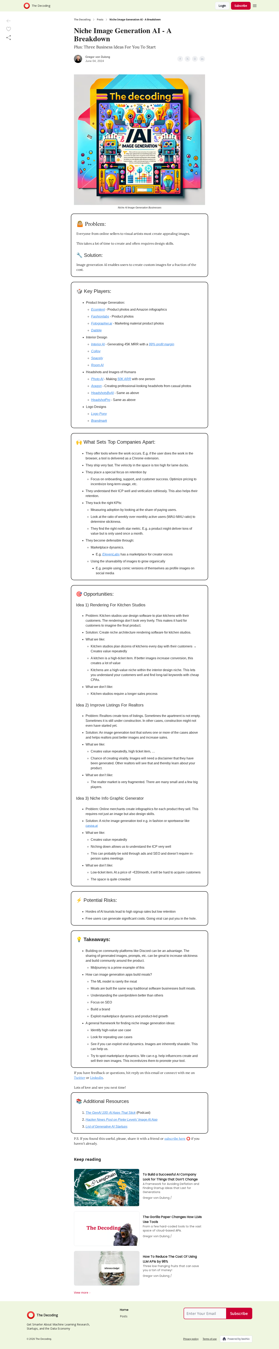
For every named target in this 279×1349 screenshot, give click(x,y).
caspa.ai (92, 825)
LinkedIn (96, 1078)
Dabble (96, 330)
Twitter (79, 1078)
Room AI (97, 365)
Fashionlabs (100, 316)
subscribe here (174, 1138)
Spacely (97, 358)
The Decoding (82, 19)
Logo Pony (99, 413)
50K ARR (124, 379)
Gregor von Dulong (97, 56)
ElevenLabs (111, 554)
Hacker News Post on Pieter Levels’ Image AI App (121, 1119)
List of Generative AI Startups (106, 1126)
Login (222, 6)
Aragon (96, 386)
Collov (95, 351)
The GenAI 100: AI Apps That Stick (111, 1112)
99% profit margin (161, 344)
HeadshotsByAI (102, 393)
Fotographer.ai (101, 323)
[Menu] (254, 5)
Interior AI (98, 344)
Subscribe (240, 6)
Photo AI (97, 379)
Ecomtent (98, 309)
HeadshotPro (100, 400)
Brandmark (99, 420)
